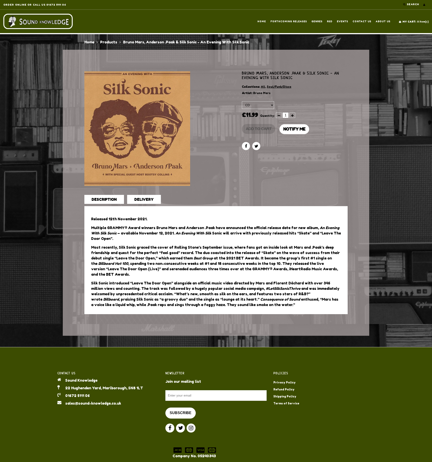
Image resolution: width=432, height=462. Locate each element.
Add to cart (258, 128)
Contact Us (362, 21)
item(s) (416, 21)
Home (261, 21)
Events (342, 21)
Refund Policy (284, 389)
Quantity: (267, 115)
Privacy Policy (284, 382)
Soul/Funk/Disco (279, 86)
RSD (329, 21)
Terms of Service (286, 403)
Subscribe (180, 413)
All (263, 86)
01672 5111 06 (77, 395)
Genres (316, 21)
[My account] (424, 4)
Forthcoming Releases (288, 21)
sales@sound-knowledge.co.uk (93, 403)
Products (108, 42)
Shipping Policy (284, 396)
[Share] (246, 146)
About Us (383, 21)
